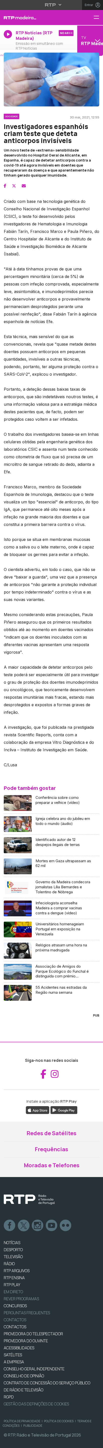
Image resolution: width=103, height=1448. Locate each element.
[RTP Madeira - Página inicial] (34, 17)
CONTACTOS (15, 1327)
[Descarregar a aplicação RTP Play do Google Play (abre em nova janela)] (64, 1110)
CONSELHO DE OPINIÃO (24, 1376)
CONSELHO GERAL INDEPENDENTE (34, 1369)
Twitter (24, 1226)
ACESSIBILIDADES (19, 1348)
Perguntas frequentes (27, 1313)
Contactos (15, 1320)
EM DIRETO (13, 1291)
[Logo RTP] (29, 1200)
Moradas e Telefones (52, 1165)
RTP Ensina (14, 1277)
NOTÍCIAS (12, 1242)
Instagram (38, 1226)
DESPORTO (13, 1249)
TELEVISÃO (13, 1256)
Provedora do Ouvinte (26, 1341)
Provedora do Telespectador (33, 1334)
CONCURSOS (15, 1306)
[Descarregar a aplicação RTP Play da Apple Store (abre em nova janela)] (38, 1110)
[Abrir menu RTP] (51, 5)
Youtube (52, 1226)
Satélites (13, 1355)
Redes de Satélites (51, 1133)
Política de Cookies (59, 1421)
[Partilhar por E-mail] (24, 186)
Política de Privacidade (22, 1421)
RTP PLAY (12, 1284)
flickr (66, 1226)
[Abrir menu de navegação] (98, 18)
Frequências (51, 1149)
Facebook (10, 1226)
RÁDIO (9, 1263)
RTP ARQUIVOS (17, 1270)
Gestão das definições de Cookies (36, 1404)
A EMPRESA (14, 1362)
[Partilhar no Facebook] (5, 186)
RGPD (9, 1397)
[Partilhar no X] (14, 186)
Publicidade (32, 1425)
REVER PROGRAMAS (21, 1298)
